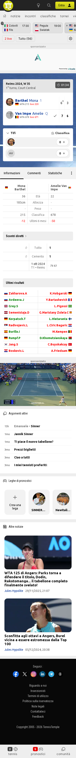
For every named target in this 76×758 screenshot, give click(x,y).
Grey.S (13, 306)
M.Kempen (59, 331)
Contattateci (38, 711)
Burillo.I (14, 331)
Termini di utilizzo (38, 696)
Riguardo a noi (38, 685)
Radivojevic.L (18, 325)
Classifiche (48, 16)
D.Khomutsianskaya (53, 338)
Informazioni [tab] (12, 173)
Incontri (30, 16)
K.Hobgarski (58, 293)
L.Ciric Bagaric (57, 325)
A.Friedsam (59, 350)
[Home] (4, 16)
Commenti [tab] (34, 173)
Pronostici (38, 754)
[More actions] (71, 173)
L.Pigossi (60, 306)
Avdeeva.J (16, 299)
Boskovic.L (16, 350)
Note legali (38, 706)
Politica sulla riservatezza (38, 701)
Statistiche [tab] (55, 173)
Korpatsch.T (17, 319)
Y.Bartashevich (56, 299)
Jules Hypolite (13, 591)
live (8, 38)
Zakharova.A (18, 293)
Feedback (38, 716)
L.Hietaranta (58, 319)
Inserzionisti (38, 691)
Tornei (64, 16)
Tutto (25, 38)
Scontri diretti (15, 236)
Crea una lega (15, 506)
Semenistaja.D (19, 312)
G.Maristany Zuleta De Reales (53, 312)
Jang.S (13, 344)
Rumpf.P (14, 338)
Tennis (12, 754)
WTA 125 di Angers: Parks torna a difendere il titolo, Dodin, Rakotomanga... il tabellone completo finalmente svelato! (36, 579)
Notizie (15, 16)
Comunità (63, 754)
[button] (49, 5)
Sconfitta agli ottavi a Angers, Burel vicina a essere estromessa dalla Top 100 (35, 640)
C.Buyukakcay (57, 344)
